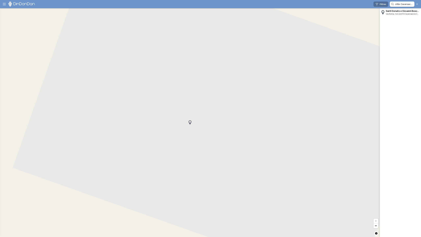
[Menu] (4, 4)
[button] (190, 122)
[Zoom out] (375, 225)
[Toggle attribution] (376, 233)
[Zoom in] (375, 221)
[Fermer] (417, 4)
